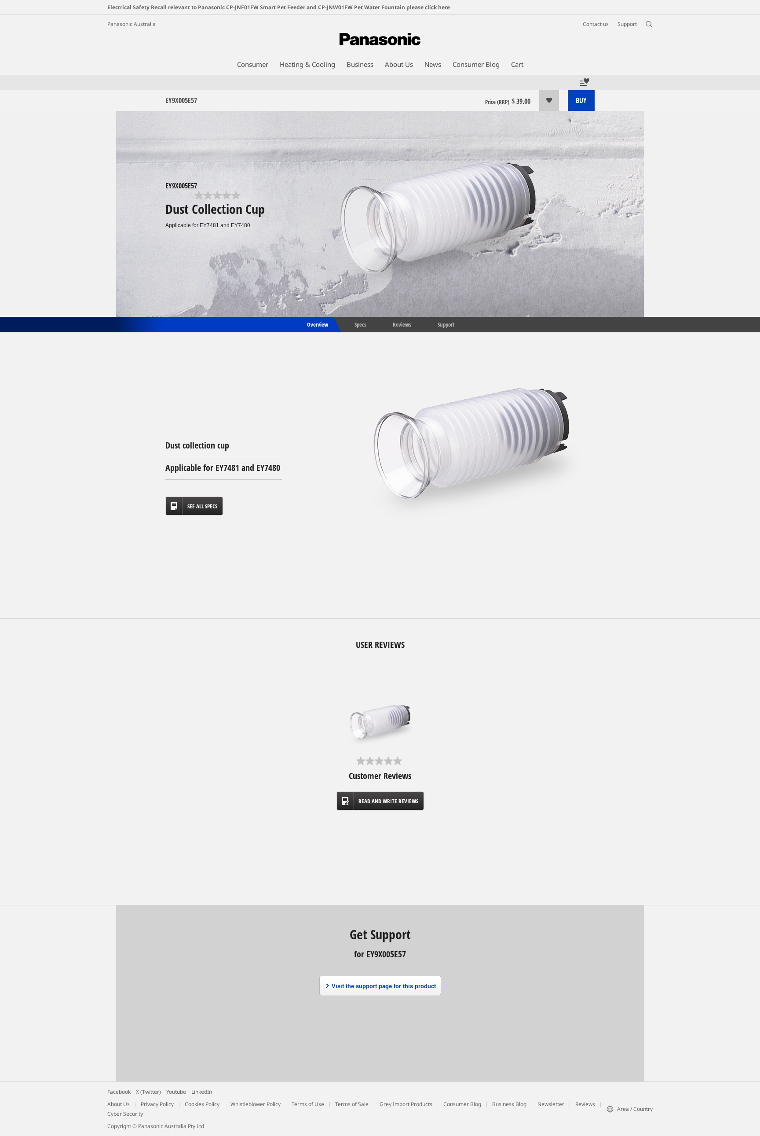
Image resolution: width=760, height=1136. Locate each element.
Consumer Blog (462, 1104)
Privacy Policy (157, 1104)
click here (437, 7)
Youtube (176, 1092)
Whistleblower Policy (255, 1104)
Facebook (119, 1092)
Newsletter (550, 1104)
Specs (360, 324)
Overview (317, 324)
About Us (118, 1104)
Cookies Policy (202, 1104)
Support (446, 324)
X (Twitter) (148, 1092)
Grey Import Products (406, 1104)
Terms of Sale (352, 1104)
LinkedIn (201, 1092)
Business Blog (509, 1104)
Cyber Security (125, 1114)
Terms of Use (308, 1104)
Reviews (402, 324)
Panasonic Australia (131, 24)
